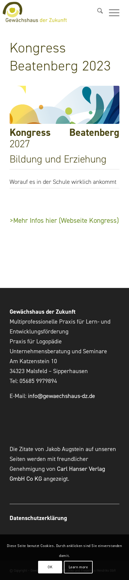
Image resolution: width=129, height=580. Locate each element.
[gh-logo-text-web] (46, 12)
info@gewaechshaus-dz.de (61, 396)
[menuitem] (97, 12)
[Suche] (97, 12)
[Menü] (111, 12)
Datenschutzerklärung (38, 518)
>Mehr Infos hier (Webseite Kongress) (64, 220)
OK (50, 567)
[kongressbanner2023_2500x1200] (64, 105)
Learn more (78, 567)
